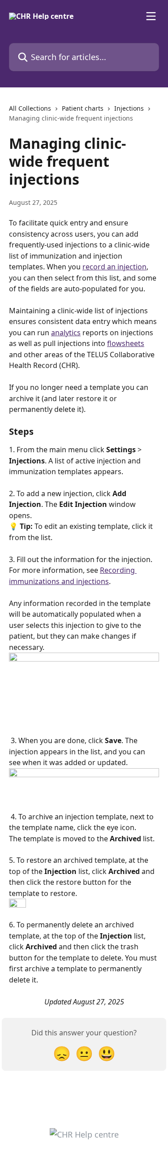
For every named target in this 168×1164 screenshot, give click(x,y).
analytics (66, 333)
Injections (129, 108)
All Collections (30, 108)
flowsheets (125, 343)
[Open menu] (151, 16)
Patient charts (82, 108)
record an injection (114, 267)
